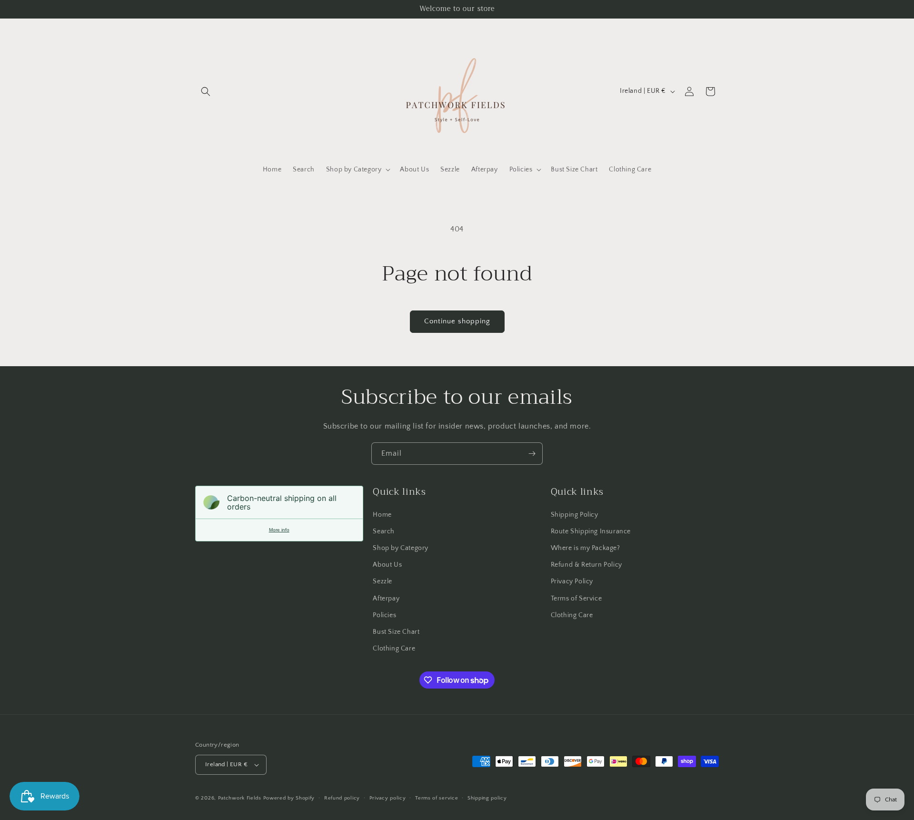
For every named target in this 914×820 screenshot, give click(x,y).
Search (384, 531)
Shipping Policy (574, 515)
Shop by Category (400, 548)
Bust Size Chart (396, 632)
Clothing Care (394, 648)
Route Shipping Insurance (591, 531)
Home (382, 515)
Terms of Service (576, 598)
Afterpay (386, 598)
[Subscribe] (531, 453)
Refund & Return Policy (586, 565)
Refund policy (342, 798)
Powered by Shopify (289, 798)
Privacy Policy (572, 581)
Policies (384, 615)
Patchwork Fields (239, 798)
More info (279, 529)
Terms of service (436, 798)
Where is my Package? (585, 548)
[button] (205, 91)
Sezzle (382, 581)
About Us (387, 565)
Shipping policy (487, 798)
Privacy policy (387, 798)
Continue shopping (457, 321)
